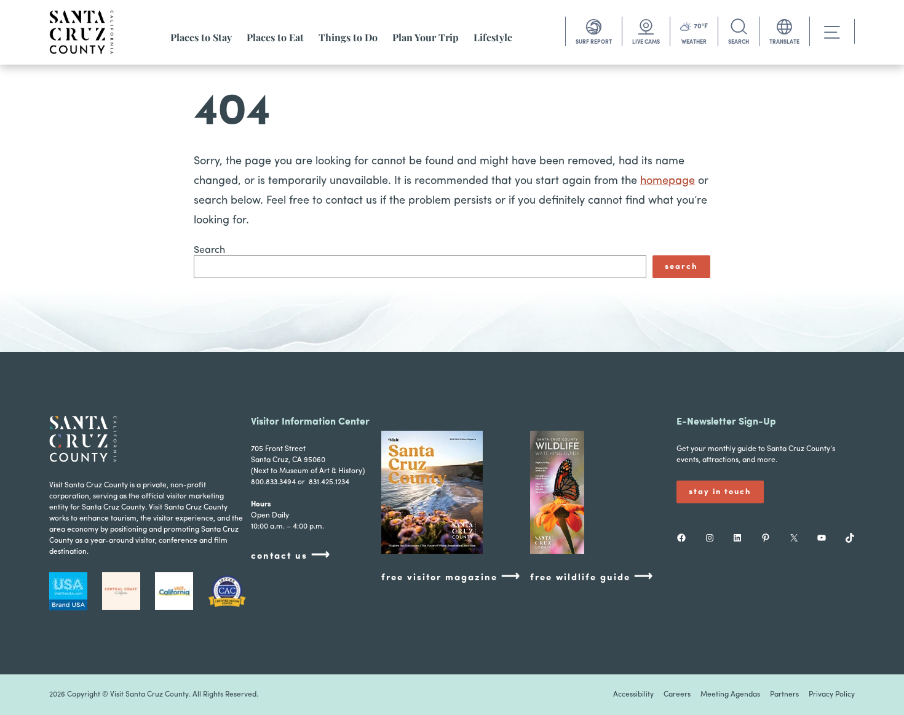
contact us (291, 555)
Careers (677, 694)
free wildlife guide (592, 576)
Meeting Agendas (730, 694)
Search (209, 250)
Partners (784, 694)
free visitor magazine (451, 576)
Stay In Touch (720, 492)
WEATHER (694, 42)
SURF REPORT (594, 42)
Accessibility (633, 694)
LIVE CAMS (646, 42)
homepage (667, 181)
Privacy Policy (832, 694)
